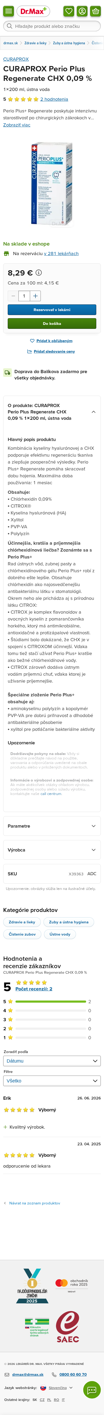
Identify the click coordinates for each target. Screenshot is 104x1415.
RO (56, 1399)
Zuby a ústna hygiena (69, 922)
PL (49, 1399)
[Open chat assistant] (92, 1390)
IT (63, 1399)
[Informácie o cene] (39, 272)
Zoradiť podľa (16, 1051)
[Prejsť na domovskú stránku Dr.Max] (33, 11)
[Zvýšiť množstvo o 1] (35, 296)
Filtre (8, 1071)
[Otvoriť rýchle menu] (8, 11)
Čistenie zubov (22, 934)
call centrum (51, 793)
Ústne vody (60, 934)
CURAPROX (16, 59)
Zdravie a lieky (22, 922)
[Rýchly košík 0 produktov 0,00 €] (95, 11)
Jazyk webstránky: (20, 1387)
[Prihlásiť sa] (82, 11)
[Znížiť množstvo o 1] (13, 296)
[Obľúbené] (68, 11)
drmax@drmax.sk (27, 1374)
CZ (42, 1399)
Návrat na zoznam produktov (34, 1203)
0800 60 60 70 (73, 1374)
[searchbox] (52, 26)
